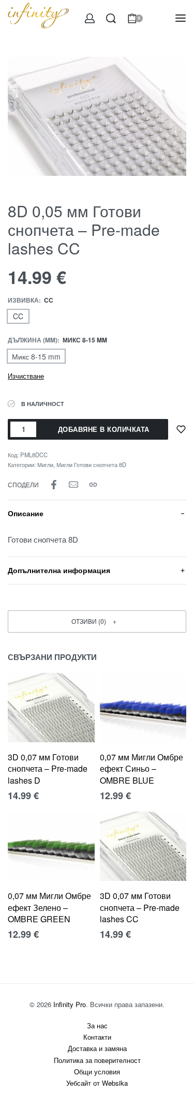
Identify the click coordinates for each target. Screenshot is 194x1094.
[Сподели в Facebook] (53, 484)
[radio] (18, 316)
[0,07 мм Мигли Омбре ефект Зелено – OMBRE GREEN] (51, 846)
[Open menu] (180, 18)
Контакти (97, 1037)
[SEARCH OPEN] (111, 18)
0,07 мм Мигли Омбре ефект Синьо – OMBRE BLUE (141, 768)
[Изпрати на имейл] (73, 484)
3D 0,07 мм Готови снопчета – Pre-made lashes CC (140, 907)
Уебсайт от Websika (97, 1083)
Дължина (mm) (32, 340)
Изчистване (26, 376)
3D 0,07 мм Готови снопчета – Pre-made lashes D (47, 768)
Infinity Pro (69, 1004)
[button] (97, 621)
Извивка (23, 300)
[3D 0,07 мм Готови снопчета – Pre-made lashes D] (51, 707)
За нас (97, 1025)
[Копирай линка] (93, 484)
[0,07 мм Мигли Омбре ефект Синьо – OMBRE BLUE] (143, 707)
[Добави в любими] (181, 429)
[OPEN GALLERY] (97, 116)
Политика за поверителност (97, 1060)
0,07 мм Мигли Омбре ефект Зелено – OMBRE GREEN (49, 907)
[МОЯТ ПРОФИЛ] (89, 18)
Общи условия (97, 1071)
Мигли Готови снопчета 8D (91, 464)
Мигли (45, 464)
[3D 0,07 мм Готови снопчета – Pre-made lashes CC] (143, 846)
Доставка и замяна (97, 1048)
